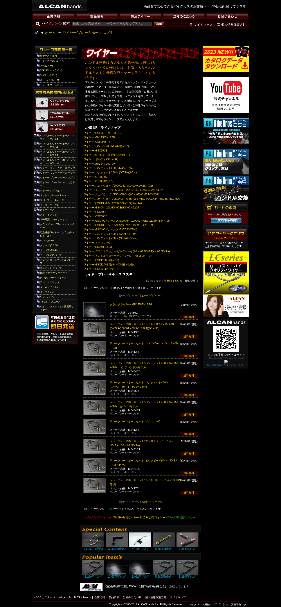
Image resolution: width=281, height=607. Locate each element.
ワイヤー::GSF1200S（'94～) (100, 269)
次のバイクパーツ (152, 295)
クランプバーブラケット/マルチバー (57, 226)
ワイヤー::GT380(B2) (95, 176)
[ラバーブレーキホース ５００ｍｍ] (93, 573)
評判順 (168, 280)
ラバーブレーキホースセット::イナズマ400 (135, 421)
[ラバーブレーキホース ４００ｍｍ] (164, 573)
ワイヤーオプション (51, 190)
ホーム (50, 33)
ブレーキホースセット (52, 85)
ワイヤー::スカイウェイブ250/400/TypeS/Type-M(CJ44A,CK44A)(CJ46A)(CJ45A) (131, 198)
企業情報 (99, 597)
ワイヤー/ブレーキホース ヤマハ (57, 172)
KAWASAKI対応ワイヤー (180, 517)
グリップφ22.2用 (49, 245)
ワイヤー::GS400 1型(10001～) (102, 133)
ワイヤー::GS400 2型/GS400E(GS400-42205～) (112, 207)
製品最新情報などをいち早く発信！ (226, 365)
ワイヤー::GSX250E (95, 150)
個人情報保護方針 (233, 24)
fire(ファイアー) (48, 75)
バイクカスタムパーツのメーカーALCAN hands (62, 597)
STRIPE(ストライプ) (51, 70)
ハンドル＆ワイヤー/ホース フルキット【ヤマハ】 (57, 145)
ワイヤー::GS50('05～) (96, 141)
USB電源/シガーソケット (53, 219)
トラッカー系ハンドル (52, 60)
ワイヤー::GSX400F (95, 212)
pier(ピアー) (46, 65)
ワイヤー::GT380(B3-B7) (98, 181)
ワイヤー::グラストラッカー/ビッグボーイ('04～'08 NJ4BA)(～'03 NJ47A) (126, 251)
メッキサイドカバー (51, 287)
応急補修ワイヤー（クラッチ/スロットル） (57, 234)
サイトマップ (203, 24)
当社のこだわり (132, 597)
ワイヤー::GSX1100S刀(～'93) (101, 260)
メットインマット (49, 214)
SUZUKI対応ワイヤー (152, 517)
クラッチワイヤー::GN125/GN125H (131, 304)
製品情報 (114, 597)
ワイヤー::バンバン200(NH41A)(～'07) (106, 146)
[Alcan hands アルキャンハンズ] (226, 362)
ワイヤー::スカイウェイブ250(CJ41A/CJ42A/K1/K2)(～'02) (118, 185)
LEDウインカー (48, 292)
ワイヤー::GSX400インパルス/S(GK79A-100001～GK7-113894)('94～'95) (127, 220)
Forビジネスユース (50, 301)
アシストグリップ (49, 282)
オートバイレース (49, 80)
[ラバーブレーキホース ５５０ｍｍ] (187, 573)
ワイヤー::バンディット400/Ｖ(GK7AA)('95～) (110, 238)
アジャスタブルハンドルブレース (57, 261)
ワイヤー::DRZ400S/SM (97, 247)
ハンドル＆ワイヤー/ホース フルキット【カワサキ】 (57, 161)
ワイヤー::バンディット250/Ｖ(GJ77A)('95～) (110, 172)
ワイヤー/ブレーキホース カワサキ (57, 184)
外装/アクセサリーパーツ (53, 272)
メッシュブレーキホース (53, 195)
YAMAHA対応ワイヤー (125, 517)
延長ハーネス (47, 209)
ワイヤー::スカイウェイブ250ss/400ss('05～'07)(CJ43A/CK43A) (121, 194)
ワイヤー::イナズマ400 (96, 242)
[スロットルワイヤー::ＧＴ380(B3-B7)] (117, 573)
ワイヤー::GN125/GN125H (99, 137)
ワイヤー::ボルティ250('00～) (100, 163)
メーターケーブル (49, 205)
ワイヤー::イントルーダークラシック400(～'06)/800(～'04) (118, 255)
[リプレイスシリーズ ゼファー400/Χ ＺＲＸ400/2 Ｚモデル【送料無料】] (93, 546)
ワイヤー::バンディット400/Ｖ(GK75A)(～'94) (110, 233)
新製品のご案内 (48, 56)
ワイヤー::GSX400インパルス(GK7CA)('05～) (110, 229)
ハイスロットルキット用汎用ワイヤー (57, 308)
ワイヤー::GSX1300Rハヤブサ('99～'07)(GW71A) (112, 203)
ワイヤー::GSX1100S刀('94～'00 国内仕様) (108, 264)
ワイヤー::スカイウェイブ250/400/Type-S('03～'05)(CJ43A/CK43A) (123, 190)
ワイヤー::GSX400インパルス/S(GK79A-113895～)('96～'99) (119, 225)
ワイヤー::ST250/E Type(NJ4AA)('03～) (106, 155)
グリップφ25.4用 (49, 250)
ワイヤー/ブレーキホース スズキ (88, 33)
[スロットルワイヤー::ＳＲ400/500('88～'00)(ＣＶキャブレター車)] (140, 573)
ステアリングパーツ (51, 268)
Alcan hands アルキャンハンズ (226, 358)
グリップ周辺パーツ (51, 255)
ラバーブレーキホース (52, 200)
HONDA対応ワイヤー (98, 517)
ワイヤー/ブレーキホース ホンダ (57, 168)
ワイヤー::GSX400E (95, 216)
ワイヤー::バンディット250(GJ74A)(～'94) (108, 168)
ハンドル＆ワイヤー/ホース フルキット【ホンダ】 (57, 137)
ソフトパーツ (47, 296)
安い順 (178, 280)
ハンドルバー (47, 240)
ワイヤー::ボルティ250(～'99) (100, 159)
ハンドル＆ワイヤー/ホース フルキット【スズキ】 (57, 153)
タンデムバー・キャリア (53, 277)
